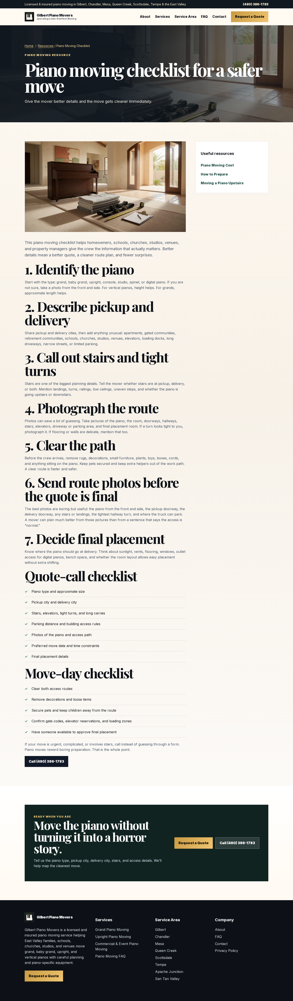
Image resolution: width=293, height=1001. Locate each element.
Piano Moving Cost (217, 165)
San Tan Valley (167, 979)
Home (29, 46)
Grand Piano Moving (112, 929)
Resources (46, 46)
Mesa (159, 944)
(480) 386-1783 (255, 4)
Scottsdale (163, 958)
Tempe (160, 964)
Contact (219, 17)
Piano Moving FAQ (110, 956)
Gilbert (160, 929)
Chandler (162, 936)
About (145, 17)
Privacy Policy (226, 950)
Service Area (185, 17)
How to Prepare (214, 174)
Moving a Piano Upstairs (222, 183)
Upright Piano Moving (113, 936)
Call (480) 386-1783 (46, 761)
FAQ (204, 17)
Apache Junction (169, 971)
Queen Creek (166, 950)
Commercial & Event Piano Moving (116, 946)
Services (162, 17)
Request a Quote (249, 17)
